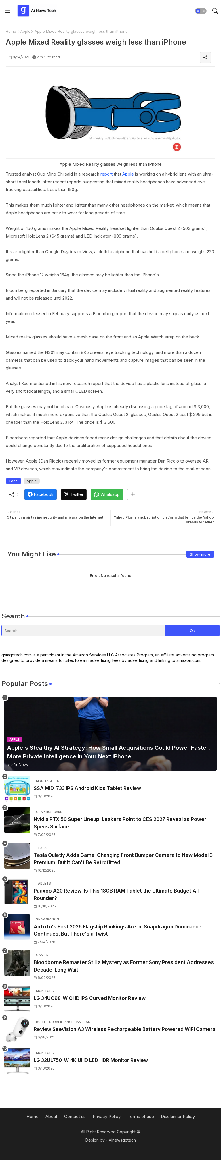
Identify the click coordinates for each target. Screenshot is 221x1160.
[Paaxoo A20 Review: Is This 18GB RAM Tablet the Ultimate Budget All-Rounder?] (17, 891)
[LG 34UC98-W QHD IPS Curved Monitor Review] (17, 999)
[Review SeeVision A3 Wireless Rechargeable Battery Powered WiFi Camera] (17, 1030)
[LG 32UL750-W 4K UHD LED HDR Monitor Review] (17, 1061)
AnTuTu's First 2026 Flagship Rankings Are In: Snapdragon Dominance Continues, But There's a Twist (117, 930)
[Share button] (132, 494)
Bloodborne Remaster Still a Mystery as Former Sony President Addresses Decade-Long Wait (124, 966)
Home (11, 31)
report (106, 174)
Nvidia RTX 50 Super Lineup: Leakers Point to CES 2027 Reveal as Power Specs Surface (120, 823)
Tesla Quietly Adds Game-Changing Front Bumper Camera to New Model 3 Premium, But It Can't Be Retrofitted (123, 859)
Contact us (75, 1116)
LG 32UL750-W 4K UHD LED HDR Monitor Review (91, 1060)
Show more (200, 554)
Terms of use (140, 1116)
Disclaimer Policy (178, 1116)
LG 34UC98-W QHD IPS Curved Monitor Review (90, 998)
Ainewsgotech (122, 1140)
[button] (201, 11)
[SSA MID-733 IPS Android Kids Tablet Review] (17, 789)
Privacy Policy (107, 1116)
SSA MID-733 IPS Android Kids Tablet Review (87, 788)
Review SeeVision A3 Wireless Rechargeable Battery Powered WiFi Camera (124, 1029)
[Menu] (8, 11)
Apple (25, 31)
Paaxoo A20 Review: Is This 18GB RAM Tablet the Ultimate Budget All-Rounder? (117, 894)
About (51, 1116)
